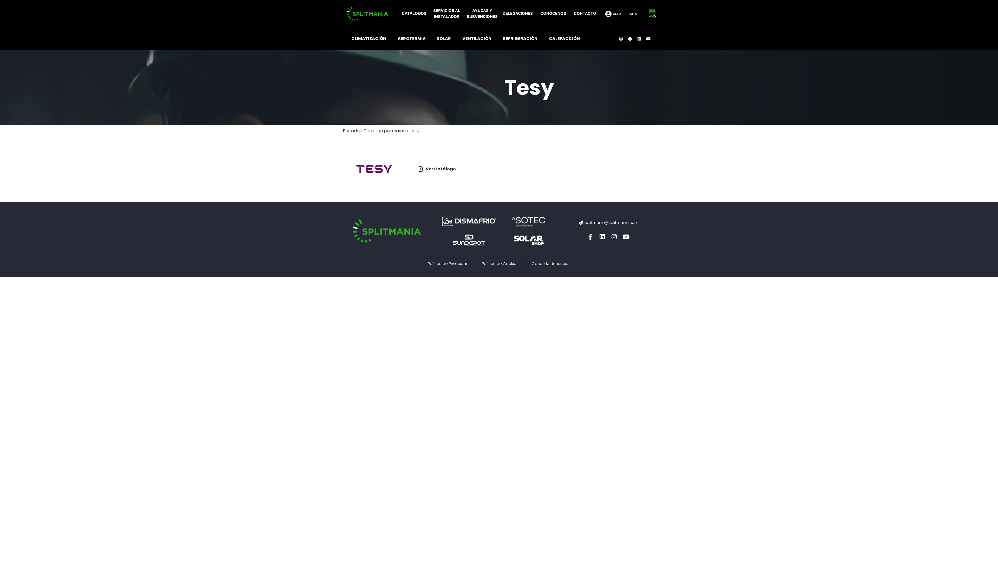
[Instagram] (621, 39)
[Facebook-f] (590, 237)
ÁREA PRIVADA (625, 14)
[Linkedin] (639, 39)
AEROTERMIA (412, 39)
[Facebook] (630, 39)
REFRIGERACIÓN (520, 39)
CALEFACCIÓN (564, 39)
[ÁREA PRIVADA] (608, 14)
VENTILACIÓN (476, 39)
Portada (351, 131)
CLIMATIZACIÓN (368, 39)
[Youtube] (648, 39)
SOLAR (444, 39)
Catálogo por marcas (385, 131)
